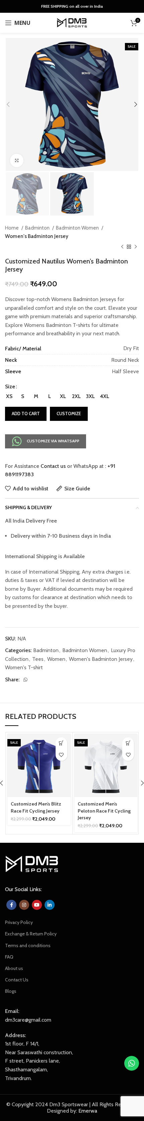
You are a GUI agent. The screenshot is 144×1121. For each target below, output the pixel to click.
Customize (69, 413)
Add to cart (26, 413)
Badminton (38, 228)
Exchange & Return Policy (31, 934)
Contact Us (16, 980)
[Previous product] (122, 247)
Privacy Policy (19, 922)
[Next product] (135, 247)
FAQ (9, 957)
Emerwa (87, 1111)
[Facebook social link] (11, 905)
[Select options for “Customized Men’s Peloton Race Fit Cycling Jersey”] (128, 743)
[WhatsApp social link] (25, 679)
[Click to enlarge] (16, 160)
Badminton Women (78, 228)
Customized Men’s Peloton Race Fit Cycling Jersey (104, 810)
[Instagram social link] (24, 905)
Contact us (53, 466)
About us (14, 968)
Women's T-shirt (24, 667)
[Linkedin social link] (50, 905)
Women (56, 659)
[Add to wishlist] (61, 755)
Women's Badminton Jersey (36, 236)
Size (10, 386)
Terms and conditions (28, 945)
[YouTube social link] (37, 905)
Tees (38, 659)
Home (12, 228)
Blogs (10, 991)
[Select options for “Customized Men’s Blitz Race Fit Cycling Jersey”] (61, 743)
